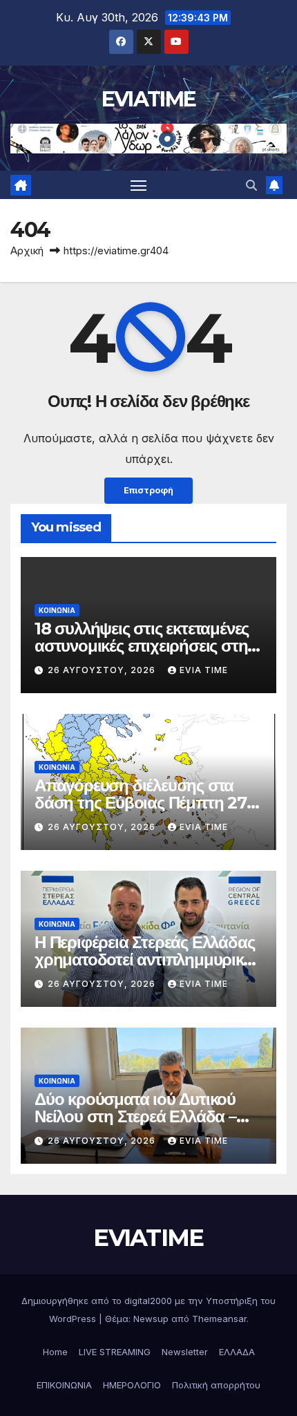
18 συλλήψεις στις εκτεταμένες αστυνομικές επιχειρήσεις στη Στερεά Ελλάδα (142, 646)
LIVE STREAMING (115, 1351)
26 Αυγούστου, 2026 (103, 670)
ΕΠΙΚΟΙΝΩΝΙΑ (64, 1384)
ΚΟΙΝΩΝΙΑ (57, 610)
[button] (251, 185)
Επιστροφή (148, 490)
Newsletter (185, 1351)
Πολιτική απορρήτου (216, 1384)
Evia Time (204, 670)
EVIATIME (148, 99)
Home (55, 1351)
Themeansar (219, 1318)
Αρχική (27, 250)
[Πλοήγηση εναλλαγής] (139, 185)
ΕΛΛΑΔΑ (237, 1351)
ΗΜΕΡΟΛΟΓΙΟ (132, 1384)
